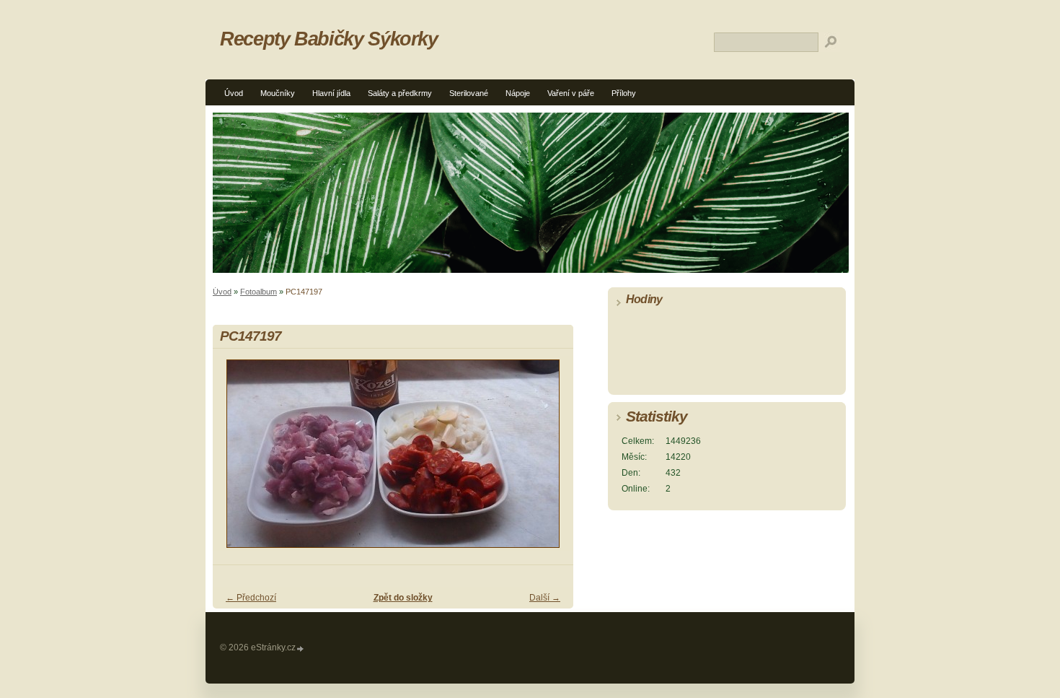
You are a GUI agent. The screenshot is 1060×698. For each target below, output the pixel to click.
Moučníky (277, 93)
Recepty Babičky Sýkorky (329, 38)
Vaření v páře (570, 93)
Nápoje (517, 93)
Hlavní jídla (331, 93)
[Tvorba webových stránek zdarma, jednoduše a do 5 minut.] (301, 648)
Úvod (233, 93)
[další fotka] (550, 460)
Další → (544, 598)
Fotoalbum (258, 291)
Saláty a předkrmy (400, 93)
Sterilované (468, 93)
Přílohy (623, 93)
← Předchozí (251, 598)
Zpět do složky (403, 598)
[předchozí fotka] (236, 460)
